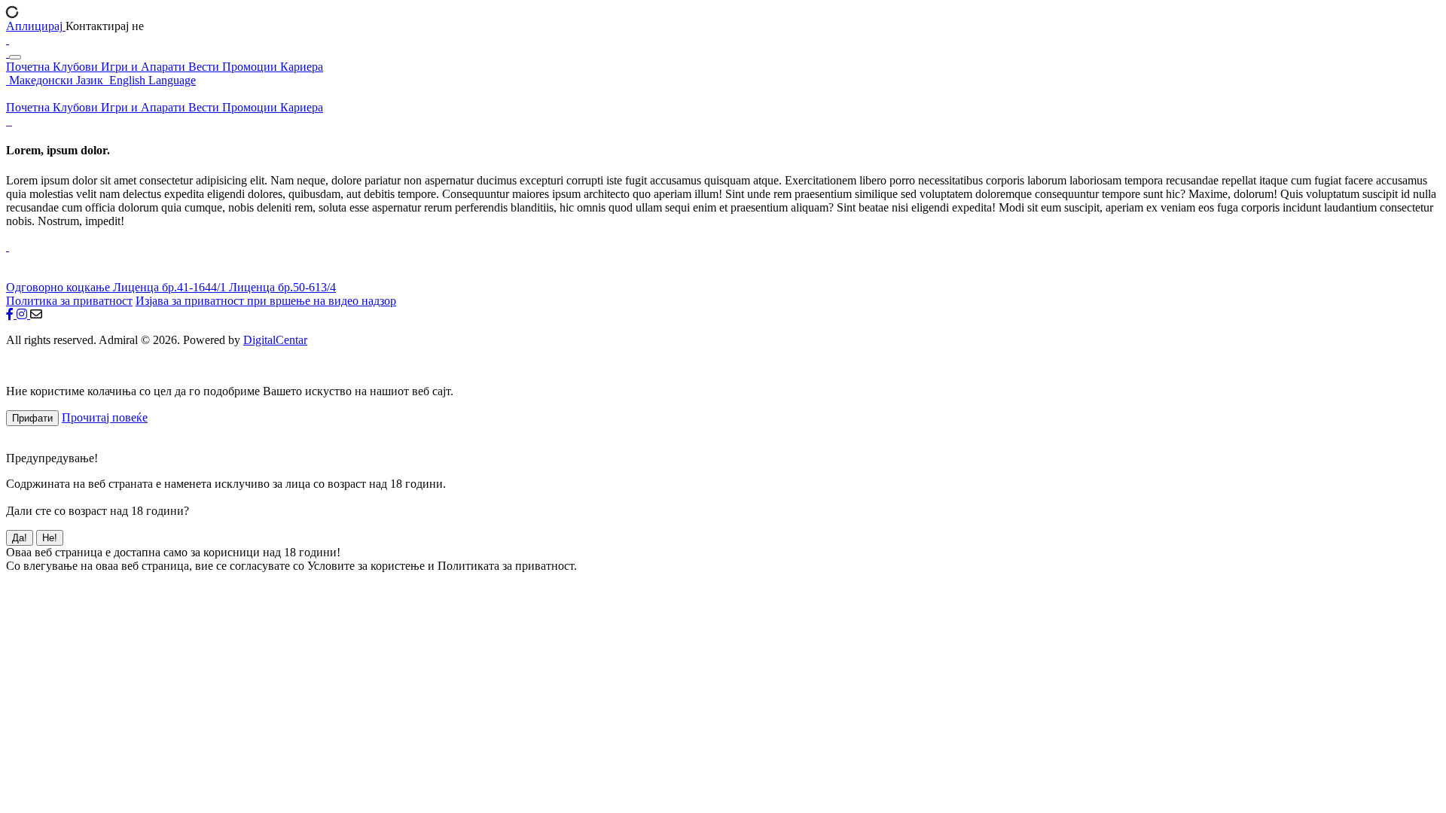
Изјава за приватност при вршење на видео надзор (266, 300)
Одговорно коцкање (59, 287)
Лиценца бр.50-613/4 (282, 287)
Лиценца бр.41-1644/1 (171, 287)
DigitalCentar (275, 339)
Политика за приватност (69, 300)
